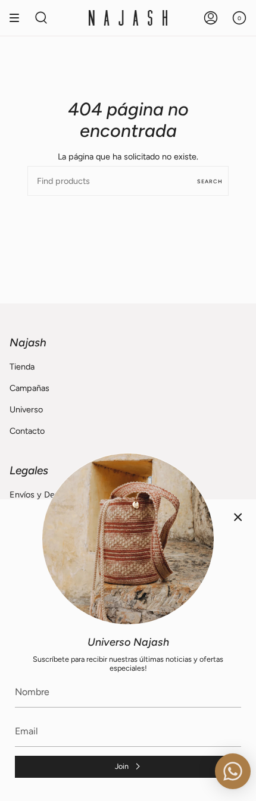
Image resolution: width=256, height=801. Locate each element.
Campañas (29, 388)
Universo (26, 409)
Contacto (27, 430)
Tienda (22, 366)
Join (122, 766)
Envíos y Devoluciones (52, 494)
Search (210, 181)
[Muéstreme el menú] (18, 18)
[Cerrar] (238, 517)
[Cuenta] (211, 18)
